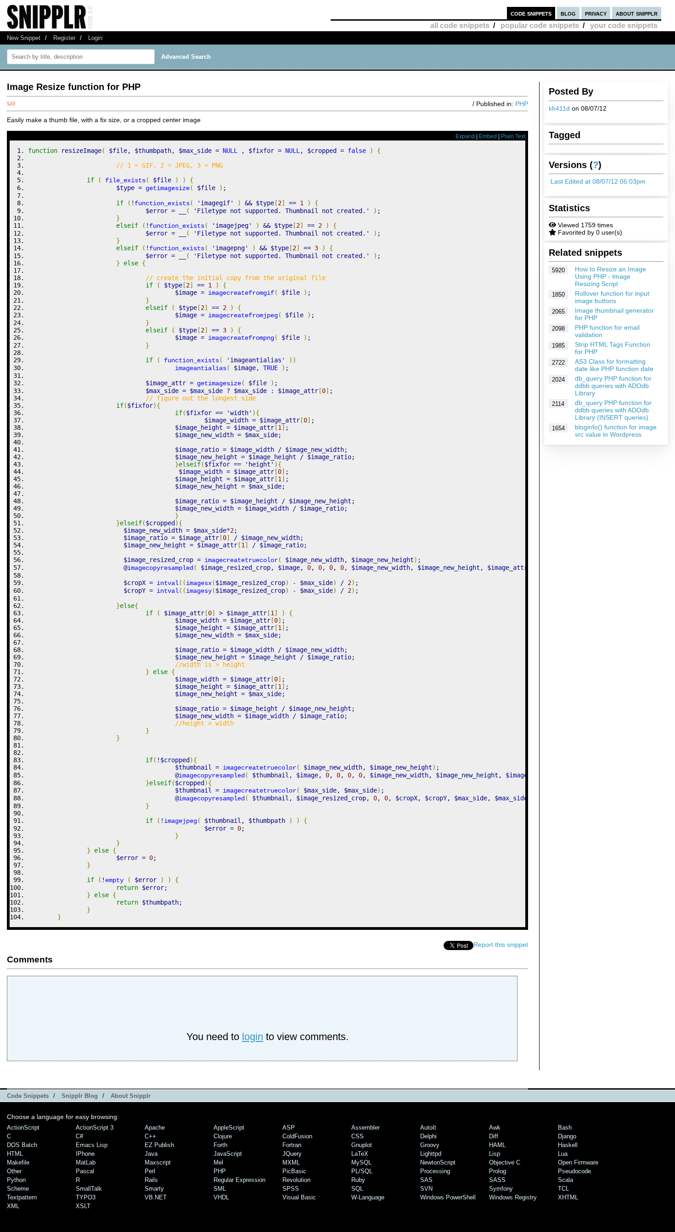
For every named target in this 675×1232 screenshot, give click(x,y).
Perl (150, 1171)
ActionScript (23, 1127)
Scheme (18, 1188)
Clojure (223, 1136)
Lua (563, 1153)
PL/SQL (361, 1171)
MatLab (86, 1162)
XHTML (568, 1197)
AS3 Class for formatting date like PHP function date (614, 365)
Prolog (497, 1171)
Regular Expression (239, 1179)
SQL (357, 1188)
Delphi (428, 1136)
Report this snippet (500, 944)
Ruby (358, 1179)
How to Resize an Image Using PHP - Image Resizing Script (610, 276)
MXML (291, 1162)
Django (567, 1136)
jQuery (292, 1153)
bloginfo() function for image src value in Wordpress (616, 430)
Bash (565, 1127)
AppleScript (229, 1127)
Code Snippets (28, 1095)
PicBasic (294, 1171)
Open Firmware (578, 1162)
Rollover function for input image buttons (612, 297)
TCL (563, 1188)
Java (151, 1153)
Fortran (291, 1145)
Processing (435, 1171)
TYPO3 (86, 1197)
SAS (426, 1179)
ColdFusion (297, 1136)
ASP (288, 1127)
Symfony (501, 1188)
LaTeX (359, 1153)
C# (79, 1136)
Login (95, 37)
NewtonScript (438, 1162)
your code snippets (624, 25)
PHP (521, 103)
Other (14, 1171)
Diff (493, 1136)
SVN (426, 1188)
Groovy (429, 1145)
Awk (495, 1127)
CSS (357, 1136)
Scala (565, 1179)
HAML (497, 1145)
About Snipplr (131, 1095)
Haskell (568, 1145)
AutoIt (428, 1127)
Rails (151, 1179)
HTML (15, 1153)
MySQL (361, 1162)
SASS (497, 1179)
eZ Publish (159, 1145)
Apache (155, 1127)
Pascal (85, 1171)
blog (568, 13)
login (252, 1036)
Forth (220, 1145)
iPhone (85, 1153)
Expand (465, 136)
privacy (596, 13)
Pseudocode (574, 1171)
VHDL (221, 1197)
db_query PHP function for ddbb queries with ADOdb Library (613, 386)
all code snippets (459, 25)
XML (13, 1206)
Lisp (494, 1153)
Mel (218, 1162)
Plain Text (513, 136)
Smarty (154, 1188)
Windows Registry (513, 1197)
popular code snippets (540, 25)
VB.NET (156, 1197)
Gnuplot (361, 1145)
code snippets (531, 13)
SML (220, 1188)
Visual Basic (299, 1197)
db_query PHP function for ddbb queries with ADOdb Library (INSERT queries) (613, 410)
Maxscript (158, 1162)
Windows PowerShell (448, 1197)
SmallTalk (89, 1188)
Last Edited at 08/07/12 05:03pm (598, 181)
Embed (488, 136)
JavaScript (228, 1153)
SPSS (290, 1188)
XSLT (83, 1206)
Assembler (365, 1127)
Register (64, 37)
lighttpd (430, 1153)
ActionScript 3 (94, 1127)
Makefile (18, 1162)
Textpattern (22, 1197)
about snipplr (637, 13)
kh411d (559, 108)
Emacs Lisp (91, 1145)
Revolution (296, 1179)
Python (16, 1179)
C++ (150, 1136)
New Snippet (23, 37)
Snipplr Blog (80, 1095)
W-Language (367, 1197)
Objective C (504, 1162)
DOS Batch (22, 1145)
